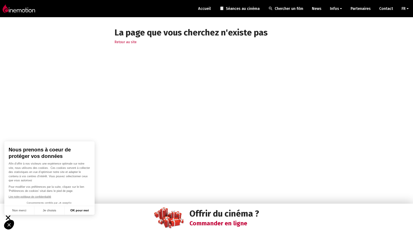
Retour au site (125, 42)
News (316, 8)
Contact (386, 8)
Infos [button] (334, 8)
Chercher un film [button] (285, 8)
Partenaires (361, 8)
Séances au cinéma (239, 8)
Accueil (204, 8)
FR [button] (403, 8)
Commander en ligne (218, 223)
